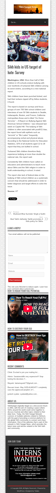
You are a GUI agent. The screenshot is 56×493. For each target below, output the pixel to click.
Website (11, 271)
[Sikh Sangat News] (28, 12)
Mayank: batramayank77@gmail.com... (23, 383)
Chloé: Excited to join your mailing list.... (24, 372)
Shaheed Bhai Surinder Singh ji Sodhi (29, 213)
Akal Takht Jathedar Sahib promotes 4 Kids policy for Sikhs (26, 219)
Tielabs (36, 491)
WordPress (20, 491)
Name (10, 255)
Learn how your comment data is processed (28, 288)
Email (10, 263)
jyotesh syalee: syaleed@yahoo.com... (23, 394)
